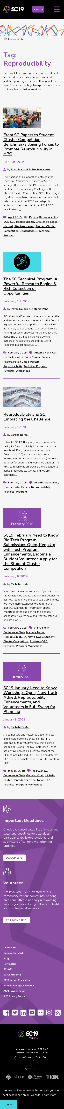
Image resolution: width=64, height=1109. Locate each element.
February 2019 (17, 352)
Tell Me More (15, 920)
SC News (29, 637)
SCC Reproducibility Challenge (29, 222)
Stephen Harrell (24, 226)
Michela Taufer (20, 584)
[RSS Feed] (58, 1014)
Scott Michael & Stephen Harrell (31, 169)
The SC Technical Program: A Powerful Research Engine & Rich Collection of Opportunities (30, 286)
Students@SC (28, 231)
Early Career (32, 357)
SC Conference (12, 974)
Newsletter (9, 964)
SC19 (39, 637)
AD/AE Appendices (46, 482)
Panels (45, 357)
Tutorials (9, 371)
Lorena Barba (19, 435)
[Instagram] (49, 1014)
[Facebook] (6, 1014)
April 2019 (15, 217)
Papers (33, 217)
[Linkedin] (23, 1014)
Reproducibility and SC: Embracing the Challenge (27, 417)
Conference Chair (14, 632)
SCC (6, 222)
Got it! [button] (8, 1104)
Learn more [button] (49, 1095)
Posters (35, 362)
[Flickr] (41, 1014)
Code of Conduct (13, 953)
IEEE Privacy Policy (14, 996)
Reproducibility (48, 217)
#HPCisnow (41, 628)
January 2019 (17, 771)
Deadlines (12, 857)
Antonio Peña (42, 352)
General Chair (35, 775)
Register (38, 9)
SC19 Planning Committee (18, 985)
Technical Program (35, 366)
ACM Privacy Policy (14, 991)
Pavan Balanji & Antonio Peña (29, 309)
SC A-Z (7, 969)
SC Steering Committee (16, 980)
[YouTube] (32, 1014)
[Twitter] (15, 1014)
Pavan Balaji (21, 362)
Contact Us (9, 947)
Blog (6, 958)
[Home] (4, 39)
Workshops (23, 371)
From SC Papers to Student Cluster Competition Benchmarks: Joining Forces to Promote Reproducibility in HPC (31, 144)
